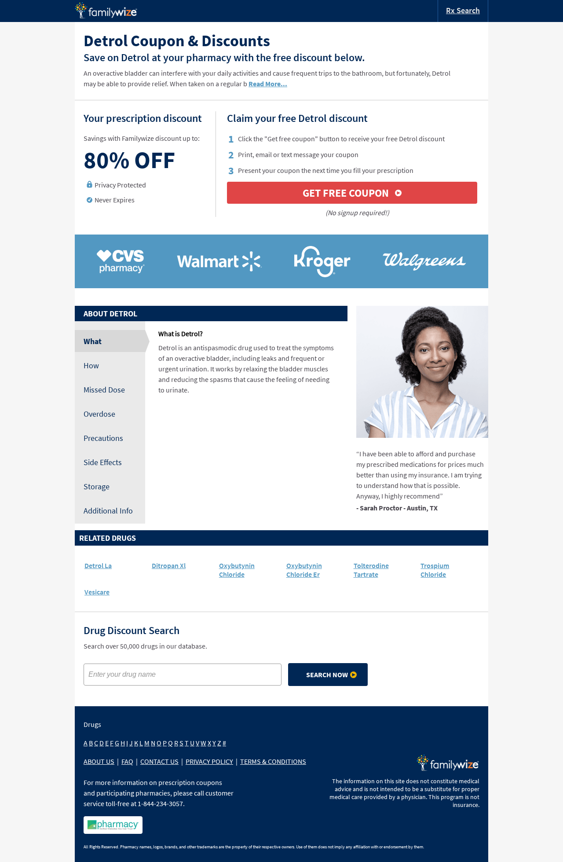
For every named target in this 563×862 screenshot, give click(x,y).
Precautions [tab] (103, 438)
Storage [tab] (97, 486)
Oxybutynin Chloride (237, 570)
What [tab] (93, 341)
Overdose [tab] (99, 414)
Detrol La (98, 565)
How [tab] (91, 365)
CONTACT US (159, 761)
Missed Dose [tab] (104, 390)
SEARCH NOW (327, 674)
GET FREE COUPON (346, 193)
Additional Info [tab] (108, 511)
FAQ (127, 761)
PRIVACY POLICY (209, 761)
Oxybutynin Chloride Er (304, 570)
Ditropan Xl (169, 565)
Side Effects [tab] (103, 462)
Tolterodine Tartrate (371, 570)
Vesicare (97, 591)
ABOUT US (99, 761)
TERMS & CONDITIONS (273, 761)
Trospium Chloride (434, 570)
